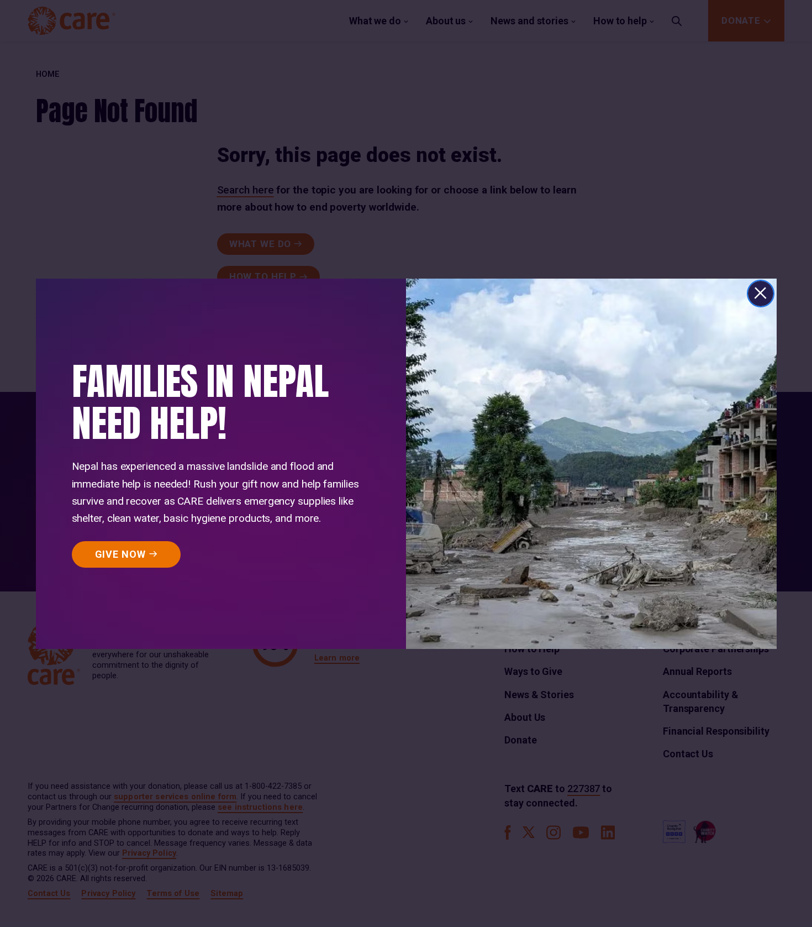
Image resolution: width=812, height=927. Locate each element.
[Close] (760, 293)
